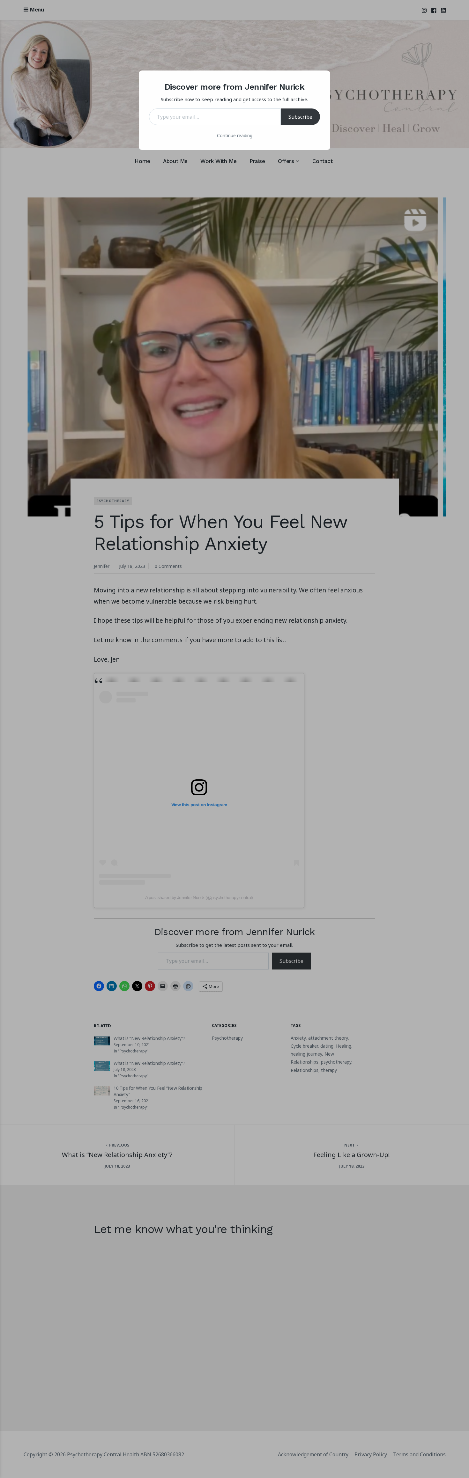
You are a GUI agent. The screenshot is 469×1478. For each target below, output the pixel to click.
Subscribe (300, 116)
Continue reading (234, 135)
